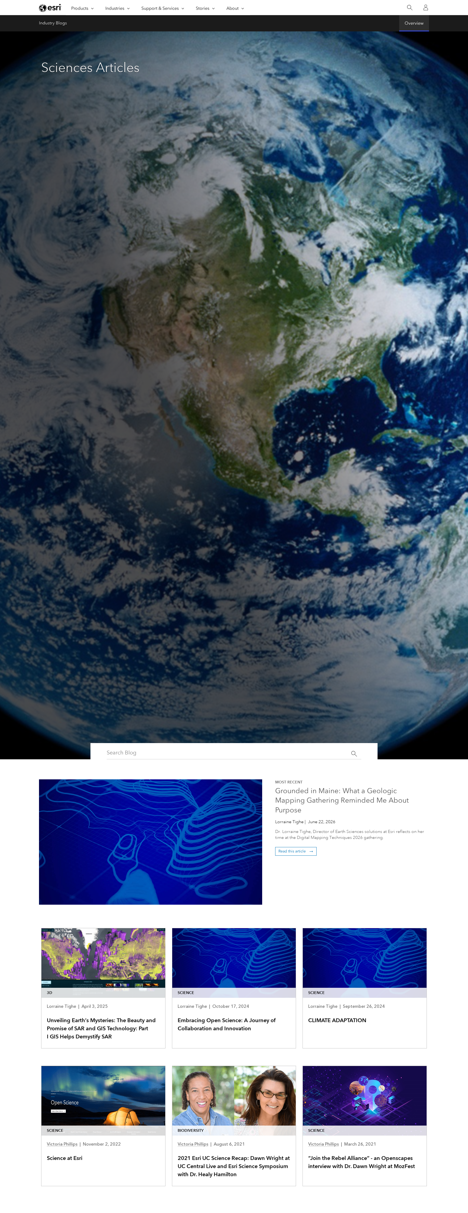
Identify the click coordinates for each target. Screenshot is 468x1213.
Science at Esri (64, 1158)
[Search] (409, 7)
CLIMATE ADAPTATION (337, 1020)
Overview (414, 23)
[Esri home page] (50, 8)
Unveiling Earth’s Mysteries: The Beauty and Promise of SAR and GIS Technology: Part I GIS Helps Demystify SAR (101, 1028)
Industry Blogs (53, 23)
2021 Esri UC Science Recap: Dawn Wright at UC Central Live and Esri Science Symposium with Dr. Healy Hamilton (234, 1166)
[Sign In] (425, 7)
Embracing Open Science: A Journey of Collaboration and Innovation (226, 1024)
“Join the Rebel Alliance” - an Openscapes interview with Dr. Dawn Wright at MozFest (361, 1162)
